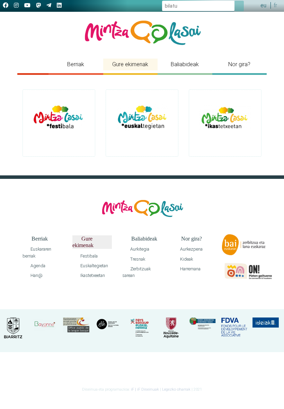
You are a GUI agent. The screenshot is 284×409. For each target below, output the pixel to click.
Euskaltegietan (93, 265)
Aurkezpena (191, 249)
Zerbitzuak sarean (136, 272)
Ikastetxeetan (92, 275)
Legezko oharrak (176, 389)
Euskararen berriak (37, 252)
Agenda (37, 265)
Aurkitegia (139, 249)
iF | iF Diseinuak (145, 389)
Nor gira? (239, 64)
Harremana (190, 268)
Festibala (88, 256)
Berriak (75, 64)
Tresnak (137, 259)
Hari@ (36, 275)
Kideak (186, 259)
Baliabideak (185, 64)
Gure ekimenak (130, 64)
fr (275, 5)
